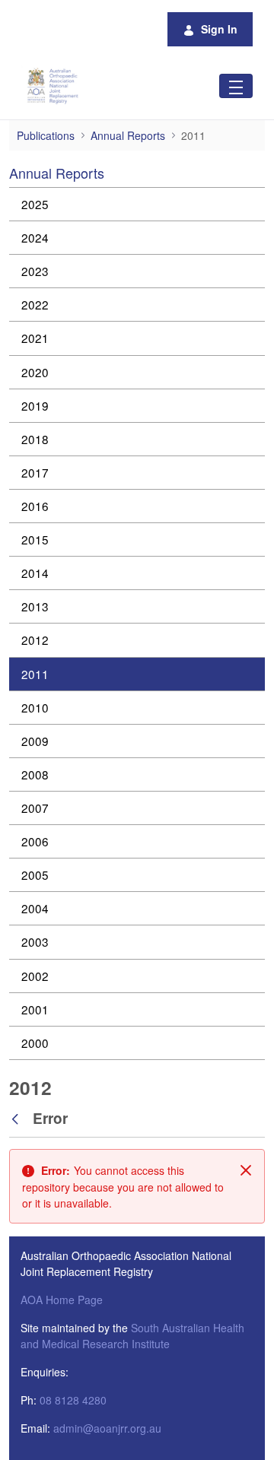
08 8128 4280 (73, 1400)
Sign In (219, 28)
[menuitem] (137, 204)
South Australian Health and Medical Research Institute (132, 1335)
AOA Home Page (62, 1299)
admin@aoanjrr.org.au (107, 1428)
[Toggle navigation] (236, 85)
